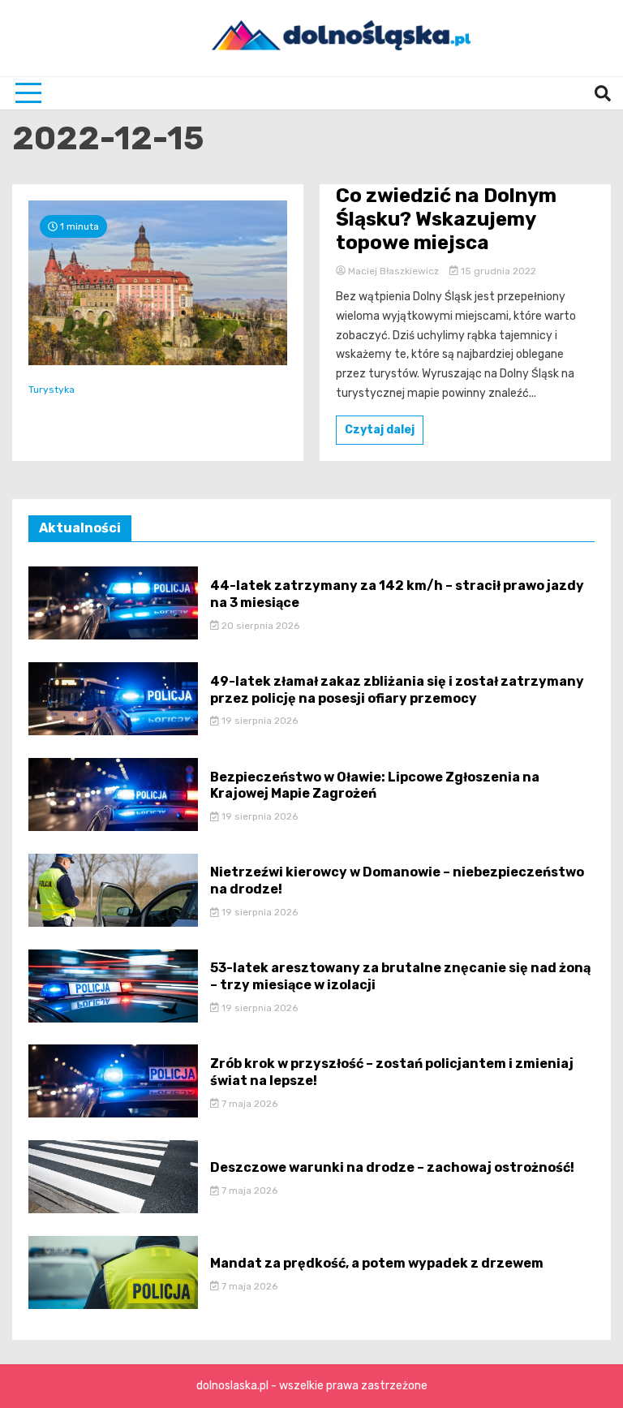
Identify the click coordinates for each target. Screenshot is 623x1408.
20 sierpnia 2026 (259, 625)
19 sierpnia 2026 (258, 720)
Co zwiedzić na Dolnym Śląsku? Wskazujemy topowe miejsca (446, 219)
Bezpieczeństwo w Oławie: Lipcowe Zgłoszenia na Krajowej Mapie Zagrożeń (374, 785)
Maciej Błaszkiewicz (393, 271)
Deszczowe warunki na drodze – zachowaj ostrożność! (392, 1167)
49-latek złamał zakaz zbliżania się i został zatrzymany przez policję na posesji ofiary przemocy (397, 690)
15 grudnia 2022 (497, 271)
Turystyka (51, 389)
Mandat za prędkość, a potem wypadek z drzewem (377, 1263)
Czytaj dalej (380, 430)
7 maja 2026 (248, 1103)
